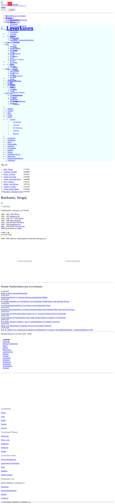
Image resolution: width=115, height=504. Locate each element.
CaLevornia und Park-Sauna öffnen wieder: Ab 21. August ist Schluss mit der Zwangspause (33, 314)
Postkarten (11, 84)
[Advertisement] (57, 390)
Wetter (10, 117)
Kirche (15, 57)
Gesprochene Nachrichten (10, 463)
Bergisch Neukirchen (10, 344)
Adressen (11, 146)
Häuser (10, 152)
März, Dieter (7, 169)
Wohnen (16, 131)
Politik (12, 87)
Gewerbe (13, 34)
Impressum (11, 156)
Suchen (12, 10)
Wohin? (12, 36)
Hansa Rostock (15, 220)
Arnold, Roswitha (9, 177)
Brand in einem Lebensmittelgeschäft (14, 293)
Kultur (15, 48)
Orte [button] (7, 44)
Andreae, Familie (9, 187)
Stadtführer (11, 140)
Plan (9, 113)
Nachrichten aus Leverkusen (15, 16)
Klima (12, 79)
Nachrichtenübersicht (8, 459)
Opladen (6, 356)
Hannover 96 (14, 216)
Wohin (3, 413)
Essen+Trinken (18, 59)
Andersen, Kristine (10, 172)
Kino (15, 45)
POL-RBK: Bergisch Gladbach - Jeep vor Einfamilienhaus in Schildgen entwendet (30, 322)
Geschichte (11, 138)
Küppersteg (7, 350)
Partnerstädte (12, 144)
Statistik (10, 109)
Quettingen (7, 358)
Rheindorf (6, 360)
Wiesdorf (6, 368)
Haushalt (16, 104)
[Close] (35, 29)
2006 (2, 226)
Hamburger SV (15, 224)
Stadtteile (4, 471)
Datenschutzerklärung (15, 158)
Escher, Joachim (9, 174)
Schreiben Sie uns (14, 154)
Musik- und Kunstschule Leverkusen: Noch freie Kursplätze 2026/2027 (26, 326)
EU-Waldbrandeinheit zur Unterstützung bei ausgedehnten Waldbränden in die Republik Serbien (35, 301)
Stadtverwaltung (6, 475)
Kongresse (13, 63)
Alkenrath (6, 342)
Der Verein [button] (9, 93)
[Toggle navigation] (2, 1)
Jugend (15, 39)
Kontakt (4, 494)
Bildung (16, 134)
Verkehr (10, 111)
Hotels (15, 51)
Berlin (21, 218)
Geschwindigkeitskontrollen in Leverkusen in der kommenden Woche (25, 305)
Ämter (15, 90)
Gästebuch (4, 498)
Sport (9, 142)
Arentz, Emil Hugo (12, 179)
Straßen (10, 150)
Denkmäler (14, 24)
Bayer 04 (21, 226)
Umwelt (12, 119)
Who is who (12, 80)
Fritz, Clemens (8, 182)
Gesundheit (12, 148)
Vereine (15, 70)
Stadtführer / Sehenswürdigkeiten (21, 40)
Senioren (16, 42)
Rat (14, 98)
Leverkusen (9, 18)
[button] (8, 1)
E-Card (10, 82)
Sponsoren (11, 160)
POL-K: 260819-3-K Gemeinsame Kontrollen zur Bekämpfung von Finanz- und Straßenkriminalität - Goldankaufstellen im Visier (47, 330)
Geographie (14, 32)
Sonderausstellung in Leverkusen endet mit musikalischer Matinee (24, 297)
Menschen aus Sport (12, 22)
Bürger (15, 67)
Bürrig (5, 346)
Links (12, 65)
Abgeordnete (17, 95)
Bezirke (16, 101)
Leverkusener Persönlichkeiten (16, 20)
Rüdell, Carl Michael (10, 184)
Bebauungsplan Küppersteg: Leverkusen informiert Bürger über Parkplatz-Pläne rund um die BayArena (37, 309)
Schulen (16, 73)
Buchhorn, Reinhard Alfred (13, 192)
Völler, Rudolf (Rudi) (11, 189)
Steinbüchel (7, 364)
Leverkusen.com (13, 4)
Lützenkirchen (8, 352)
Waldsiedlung (7, 366)
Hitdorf (5, 348)
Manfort (5, 354)
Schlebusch (7, 362)
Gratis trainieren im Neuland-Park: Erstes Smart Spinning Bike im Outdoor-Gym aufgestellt (33, 318)
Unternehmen (18, 76)
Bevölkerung (17, 128)
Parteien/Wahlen (19, 93)
